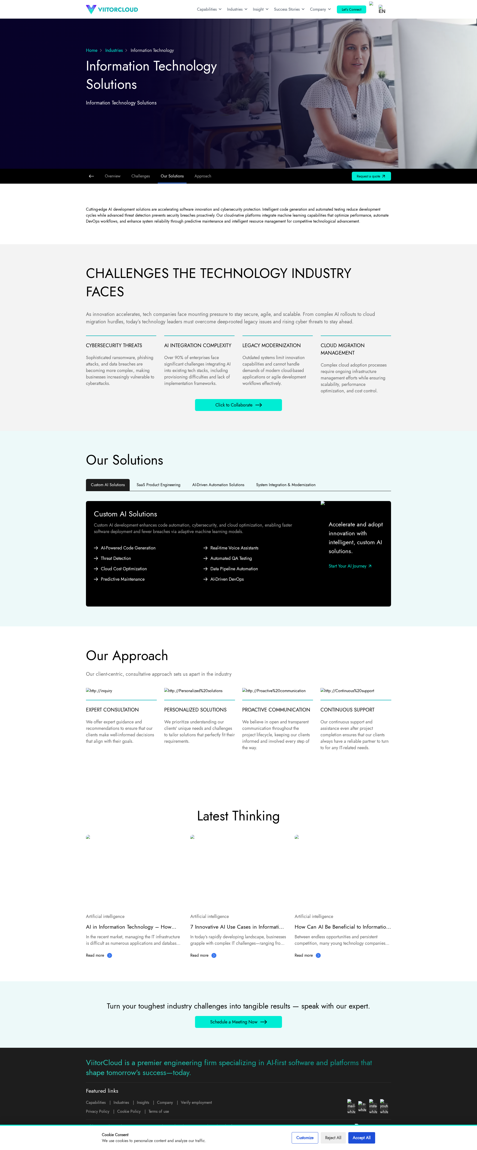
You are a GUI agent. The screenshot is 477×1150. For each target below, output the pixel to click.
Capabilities (207, 9)
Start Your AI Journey (347, 566)
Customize (305, 1138)
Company (318, 9)
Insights (143, 1102)
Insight (258, 9)
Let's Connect (351, 9)
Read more (95, 955)
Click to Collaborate (233, 405)
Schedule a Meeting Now (233, 1022)
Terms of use (159, 1111)
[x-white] (362, 1107)
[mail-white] (351, 1107)
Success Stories (287, 9)
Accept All (362, 1138)
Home (91, 50)
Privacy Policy (97, 1111)
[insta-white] (373, 1107)
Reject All (333, 1138)
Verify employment (196, 1102)
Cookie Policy (129, 1111)
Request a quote (368, 176)
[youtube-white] (384, 1107)
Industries (234, 9)
